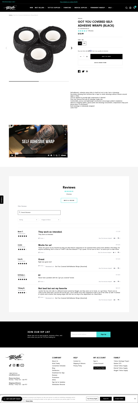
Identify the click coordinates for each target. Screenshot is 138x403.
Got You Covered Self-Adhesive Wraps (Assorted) (71, 266)
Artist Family (56, 363)
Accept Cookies (119, 398)
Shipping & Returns (79, 363)
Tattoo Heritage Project (121, 361)
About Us (55, 361)
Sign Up (103, 334)
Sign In (95, 361)
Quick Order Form (100, 62)
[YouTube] (22, 365)
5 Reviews (91, 31)
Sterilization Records (58, 384)
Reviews (54, 375)
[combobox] (28, 219)
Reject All (105, 398)
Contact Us (76, 361)
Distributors (55, 370)
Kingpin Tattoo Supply (121, 370)
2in (84, 43)
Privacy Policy (77, 366)
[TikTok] (10, 365)
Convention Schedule (58, 366)
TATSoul (80, 18)
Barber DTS (117, 363)
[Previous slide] (6, 48)
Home (10, 15)
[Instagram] (14, 365)
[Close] (135, 399)
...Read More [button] (98, 294)
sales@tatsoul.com (14, 375)
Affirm (54, 380)
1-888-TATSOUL (13, 373)
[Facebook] (18, 365)
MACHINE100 (80, 2)
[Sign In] (130, 8)
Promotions (55, 377)
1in (80, 43)
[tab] (69, 200)
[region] (69, 399)
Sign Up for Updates (58, 382)
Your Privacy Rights (99, 368)
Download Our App (58, 373)
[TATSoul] (9, 8)
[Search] (126, 8)
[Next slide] (71, 48)
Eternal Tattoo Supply (120, 368)
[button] (24, 81)
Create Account (98, 363)
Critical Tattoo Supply (120, 366)
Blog (53, 368)
